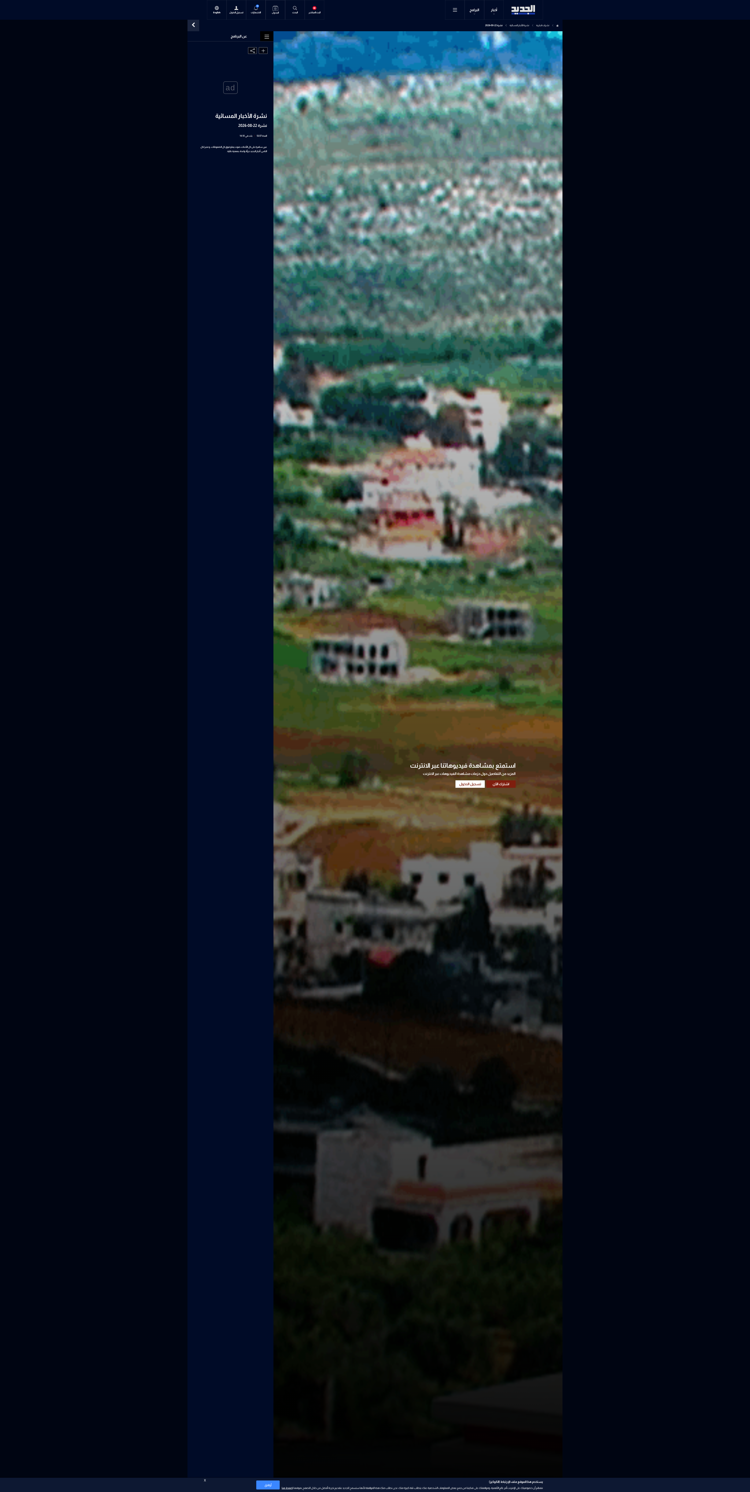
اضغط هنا (287, 1487)
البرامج (474, 10)
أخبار (494, 10)
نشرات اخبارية (542, 25)
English (217, 12)
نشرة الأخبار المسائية (519, 25)
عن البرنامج (239, 36)
